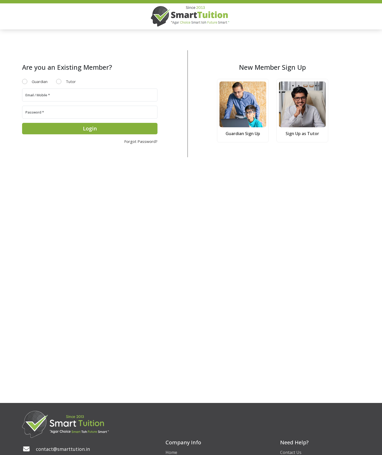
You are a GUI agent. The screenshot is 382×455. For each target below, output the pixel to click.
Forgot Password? (140, 141)
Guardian (40, 81)
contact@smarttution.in (63, 449)
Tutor (71, 81)
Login (90, 128)
